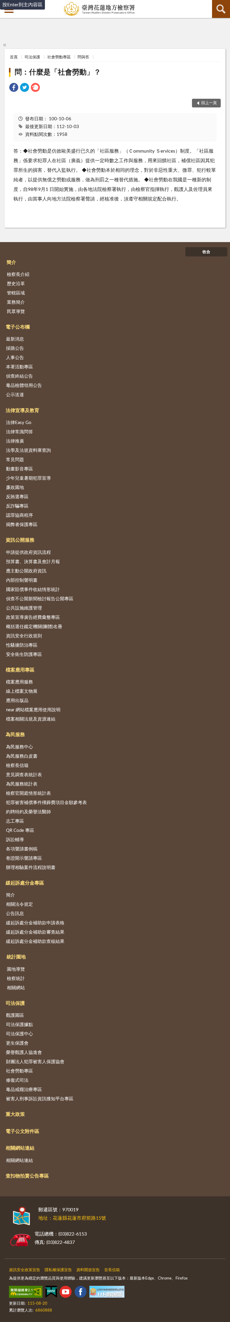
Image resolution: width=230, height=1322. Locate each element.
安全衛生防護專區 (24, 654)
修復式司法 (17, 1080)
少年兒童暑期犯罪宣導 (28, 478)
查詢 (221, 9)
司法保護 (32, 57)
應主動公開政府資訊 (26, 571)
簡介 (11, 262)
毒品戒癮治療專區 (24, 1089)
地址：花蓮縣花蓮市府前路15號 (72, 1218)
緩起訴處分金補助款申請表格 (35, 923)
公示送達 (15, 395)
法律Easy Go (18, 422)
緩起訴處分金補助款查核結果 (35, 941)
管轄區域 (16, 293)
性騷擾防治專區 (21, 645)
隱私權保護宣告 (58, 1270)
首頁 (14, 57)
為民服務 (15, 734)
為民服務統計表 (21, 784)
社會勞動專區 (59, 57)
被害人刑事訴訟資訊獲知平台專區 (39, 1099)
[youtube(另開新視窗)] (66, 1293)
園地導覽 (16, 969)
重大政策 (15, 1114)
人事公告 (15, 357)
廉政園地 (15, 487)
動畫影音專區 (19, 469)
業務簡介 (16, 302)
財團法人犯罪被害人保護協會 (35, 1062)
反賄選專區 (17, 497)
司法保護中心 (19, 1034)
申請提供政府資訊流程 (28, 552)
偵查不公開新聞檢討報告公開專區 (39, 599)
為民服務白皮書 (21, 756)
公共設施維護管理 (24, 608)
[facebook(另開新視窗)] (81, 1293)
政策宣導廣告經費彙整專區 (33, 617)
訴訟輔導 (15, 840)
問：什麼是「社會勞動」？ (58, 72)
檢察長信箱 (17, 765)
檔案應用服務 (19, 682)
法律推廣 (15, 441)
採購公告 (15, 348)
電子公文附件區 (22, 1131)
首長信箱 (112, 1270)
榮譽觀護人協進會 (24, 1052)
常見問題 (15, 460)
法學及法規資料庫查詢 (28, 450)
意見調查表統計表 (24, 775)
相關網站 (16, 988)
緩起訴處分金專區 (25, 883)
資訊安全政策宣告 (24, 1270)
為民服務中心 (19, 747)
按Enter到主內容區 (22, 4)
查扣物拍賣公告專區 (27, 1176)
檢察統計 (16, 978)
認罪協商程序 (19, 515)
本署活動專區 (19, 367)
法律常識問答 (19, 432)
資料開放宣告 (88, 1270)
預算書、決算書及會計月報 (33, 562)
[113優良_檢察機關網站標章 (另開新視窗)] (107, 1293)
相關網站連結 (20, 1148)
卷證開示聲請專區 (24, 858)
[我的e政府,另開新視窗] (51, 1293)
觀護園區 (15, 1015)
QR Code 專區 (20, 830)
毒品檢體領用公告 (24, 385)
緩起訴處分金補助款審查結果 (35, 932)
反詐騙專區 (17, 506)
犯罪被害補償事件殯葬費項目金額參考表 (46, 802)
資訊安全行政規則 (24, 636)
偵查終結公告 (19, 376)
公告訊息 (15, 913)
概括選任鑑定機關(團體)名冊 (34, 626)
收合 (206, 252)
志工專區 (15, 821)
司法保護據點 (19, 1024)
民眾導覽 (16, 311)
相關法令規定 (19, 904)
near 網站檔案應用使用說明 (33, 710)
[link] (13, 88)
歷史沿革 (16, 284)
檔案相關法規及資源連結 (30, 719)
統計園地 (16, 957)
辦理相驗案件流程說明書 (30, 867)
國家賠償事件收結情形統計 (33, 589)
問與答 (83, 57)
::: (4, 45)
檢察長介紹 (18, 274)
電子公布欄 (18, 327)
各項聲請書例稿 (21, 849)
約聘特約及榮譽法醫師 (28, 812)
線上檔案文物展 (21, 691)
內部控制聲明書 (21, 580)
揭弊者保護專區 (21, 524)
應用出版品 (17, 700)
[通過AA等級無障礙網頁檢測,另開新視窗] (26, 1293)
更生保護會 (17, 1043)
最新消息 (15, 339)
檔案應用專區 (20, 670)
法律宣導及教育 (22, 410)
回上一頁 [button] (209, 103)
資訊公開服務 (20, 540)
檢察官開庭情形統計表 (28, 793)
